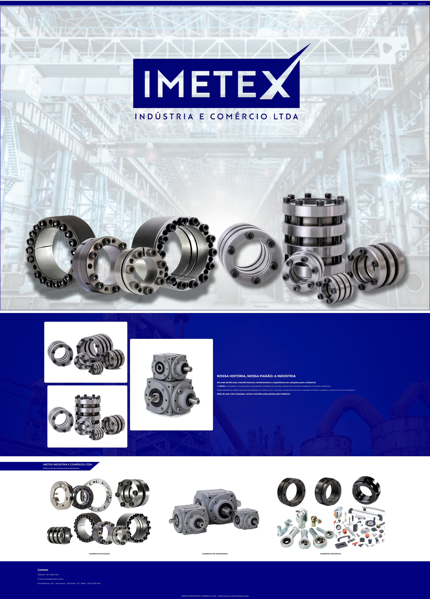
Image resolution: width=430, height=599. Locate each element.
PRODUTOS (421, 4)
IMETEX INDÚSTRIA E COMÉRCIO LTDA (198, 596)
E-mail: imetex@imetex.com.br (50, 579)
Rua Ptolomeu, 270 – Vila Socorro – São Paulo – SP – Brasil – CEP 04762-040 (69, 583)
